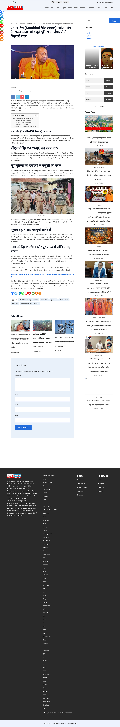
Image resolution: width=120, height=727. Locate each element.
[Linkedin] (19, 293)
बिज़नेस (75, 8)
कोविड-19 (45, 575)
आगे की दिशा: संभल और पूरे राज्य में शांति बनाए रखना (26, 126)
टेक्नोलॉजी (82, 8)
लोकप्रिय (99, 247)
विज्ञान (44, 681)
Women (45, 551)
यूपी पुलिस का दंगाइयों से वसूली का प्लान (24, 122)
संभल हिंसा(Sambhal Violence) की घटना (23, 118)
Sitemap (80, 495)
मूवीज (44, 657)
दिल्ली (99, 134)
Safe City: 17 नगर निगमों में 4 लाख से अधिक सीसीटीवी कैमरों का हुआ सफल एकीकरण (64, 342)
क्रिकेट (44, 582)
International (46, 506)
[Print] (36, 293)
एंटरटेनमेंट (91, 8)
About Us (80, 480)
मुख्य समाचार (46, 650)
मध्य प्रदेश (45, 643)
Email (16, 404)
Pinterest (101, 487)
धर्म (43, 623)
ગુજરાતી (66, 2)
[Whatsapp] (22, 293)
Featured (45, 492)
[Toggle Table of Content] (35, 115)
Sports (45, 527)
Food (44, 499)
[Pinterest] (29, 293)
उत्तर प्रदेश (13, 87)
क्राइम (70, 8)
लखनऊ (44, 671)
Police (44, 523)
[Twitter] (10, 2)
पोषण (44, 626)
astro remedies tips (49, 475)
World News (46, 554)
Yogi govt (15, 303)
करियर (44, 568)
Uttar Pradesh (64, 300)
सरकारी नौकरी (46, 698)
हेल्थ (44, 708)
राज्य (52, 8)
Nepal (44, 516)
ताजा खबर (45, 612)
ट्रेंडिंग (44, 609)
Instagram (101, 483)
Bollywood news (48, 482)
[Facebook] (8, 2)
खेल (58, 8)
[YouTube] (16, 2)
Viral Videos (46, 540)
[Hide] (0, 43)
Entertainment (47, 489)
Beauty (45, 479)
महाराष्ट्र (45, 647)
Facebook (101, 480)
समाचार (46, 8)
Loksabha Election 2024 (50, 510)
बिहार (44, 633)
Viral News (46, 537)
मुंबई (44, 653)
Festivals (45, 496)
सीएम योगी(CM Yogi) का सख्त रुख (23, 120)
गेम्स (44, 592)
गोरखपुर (45, 599)
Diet (44, 486)
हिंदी (53, 2)
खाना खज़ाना (99, 397)
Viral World (46, 544)
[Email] (33, 293)
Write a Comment (40, 91)
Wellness (45, 547)
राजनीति (45, 660)
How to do (46, 503)
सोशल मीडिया (102, 317)
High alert (44, 300)
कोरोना (44, 571)
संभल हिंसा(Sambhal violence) (29, 303)
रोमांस (44, 667)
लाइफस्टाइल (46, 674)
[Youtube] (26, 293)
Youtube (100, 491)
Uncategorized (47, 534)
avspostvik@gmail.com (106, 2)
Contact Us (81, 483)
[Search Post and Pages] (112, 7)
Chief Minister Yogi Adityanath (29, 300)
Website (17, 415)
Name (16, 394)
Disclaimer (80, 491)
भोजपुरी (44, 640)
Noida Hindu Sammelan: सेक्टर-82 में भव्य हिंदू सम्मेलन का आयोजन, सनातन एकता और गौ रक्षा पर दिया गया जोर (98, 325)
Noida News (98, 280)
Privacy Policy (82, 487)
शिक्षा (99, 8)
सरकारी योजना (46, 701)
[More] (39, 293)
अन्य (105, 8)
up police (53, 300)
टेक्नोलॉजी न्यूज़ (46, 605)
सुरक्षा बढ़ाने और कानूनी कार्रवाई (22, 124)
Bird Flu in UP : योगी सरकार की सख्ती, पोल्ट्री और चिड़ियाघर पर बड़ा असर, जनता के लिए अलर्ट (99, 175)
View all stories (98, 46)
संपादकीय (45, 691)
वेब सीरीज (45, 684)
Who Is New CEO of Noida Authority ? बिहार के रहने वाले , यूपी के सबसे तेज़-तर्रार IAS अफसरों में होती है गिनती (98, 288)
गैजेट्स (44, 595)
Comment (18, 375)
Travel (45, 530)
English (59, 2)
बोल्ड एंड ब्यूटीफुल (47, 636)
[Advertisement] (99, 423)
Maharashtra (46, 513)
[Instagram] (13, 2)
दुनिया (64, 8)
